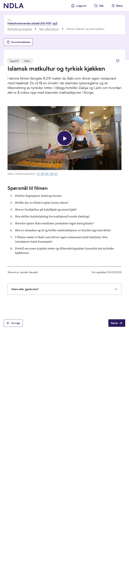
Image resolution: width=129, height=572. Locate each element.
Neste (114, 323)
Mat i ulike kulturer (49, 28)
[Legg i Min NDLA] (117, 61)
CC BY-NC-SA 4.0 (47, 173)
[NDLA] (14, 5)
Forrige (15, 323)
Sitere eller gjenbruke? (24, 289)
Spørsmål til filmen (28, 188)
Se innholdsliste (20, 42)
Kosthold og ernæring (20, 28)
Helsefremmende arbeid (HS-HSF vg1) (32, 23)
